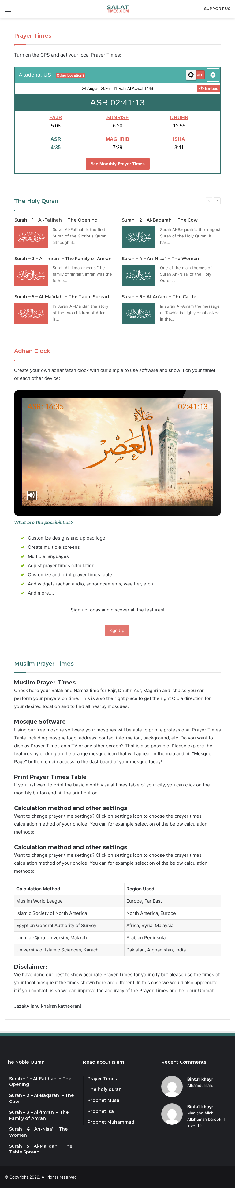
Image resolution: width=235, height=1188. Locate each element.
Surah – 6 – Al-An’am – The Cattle (159, 296)
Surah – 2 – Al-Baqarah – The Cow (160, 220)
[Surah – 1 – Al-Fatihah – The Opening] (31, 237)
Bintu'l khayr (200, 1079)
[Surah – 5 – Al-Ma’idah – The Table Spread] (31, 313)
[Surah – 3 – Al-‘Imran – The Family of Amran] (31, 275)
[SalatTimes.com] (117, 8)
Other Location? (70, 75)
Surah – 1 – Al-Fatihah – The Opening (56, 220)
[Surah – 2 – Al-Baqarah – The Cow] (138, 237)
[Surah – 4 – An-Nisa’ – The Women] (138, 275)
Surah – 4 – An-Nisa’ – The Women (160, 258)
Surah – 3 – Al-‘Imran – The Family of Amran (63, 258)
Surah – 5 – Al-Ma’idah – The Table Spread (61, 296)
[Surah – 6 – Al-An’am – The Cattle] (138, 313)
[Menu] (8, 11)
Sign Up (116, 630)
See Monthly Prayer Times (118, 163)
